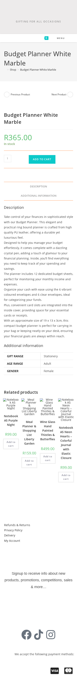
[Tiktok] (38, 634)
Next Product (59, 94)
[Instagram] (51, 634)
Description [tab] (38, 186)
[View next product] (70, 94)
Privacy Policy (13, 530)
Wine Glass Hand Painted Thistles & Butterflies (47, 430)
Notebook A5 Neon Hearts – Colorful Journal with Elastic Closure (66, 443)
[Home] (5, 69)
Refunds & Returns (17, 525)
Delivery (9, 535)
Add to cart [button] (11, 443)
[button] (17, 551)
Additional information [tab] (38, 195)
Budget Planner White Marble (38, 69)
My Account (12, 541)
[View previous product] (7, 94)
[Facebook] (26, 634)
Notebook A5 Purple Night (11, 420)
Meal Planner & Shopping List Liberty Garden (29, 432)
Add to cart (42, 159)
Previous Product (20, 94)
